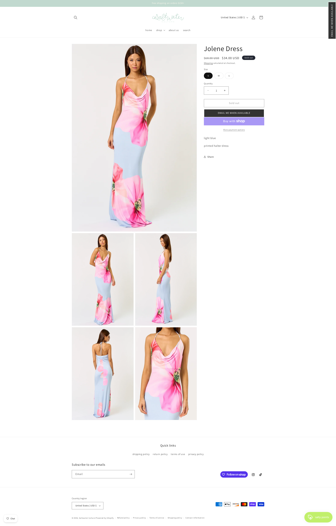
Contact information (195, 518)
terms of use (178, 454)
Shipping (208, 63)
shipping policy (141, 454)
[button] (332, 20)
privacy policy (196, 454)
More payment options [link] (234, 129)
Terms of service (156, 518)
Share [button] (210, 156)
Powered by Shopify (105, 518)
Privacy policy (139, 518)
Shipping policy (175, 518)
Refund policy (123, 518)
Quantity (208, 83)
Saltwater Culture (87, 518)
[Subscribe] (131, 474)
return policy (160, 454)
